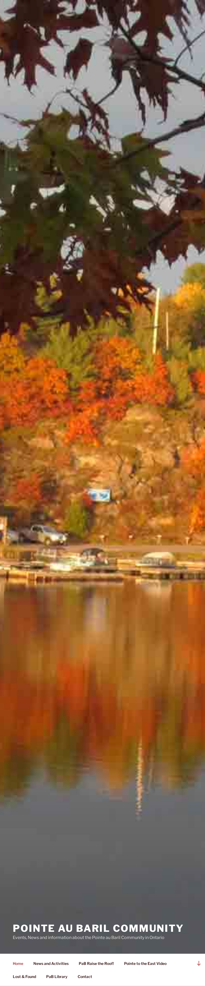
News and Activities (51, 963)
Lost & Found (24, 976)
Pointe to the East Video (145, 963)
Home (18, 963)
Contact (85, 976)
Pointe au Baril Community (98, 928)
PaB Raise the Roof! (96, 963)
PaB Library (57, 976)
